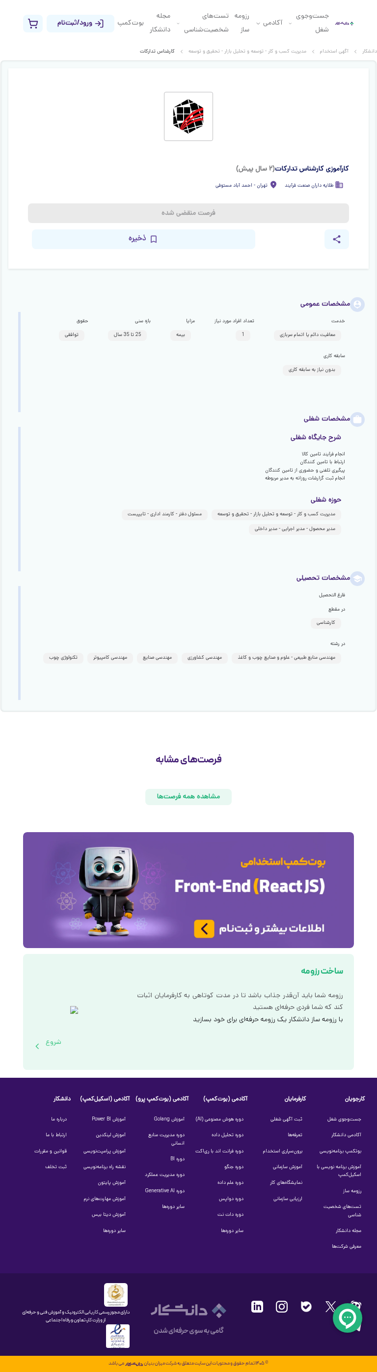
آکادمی (272, 23)
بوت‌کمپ (130, 23)
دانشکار (369, 52)
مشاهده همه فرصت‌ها (188, 797)
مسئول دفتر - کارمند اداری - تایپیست (165, 514)
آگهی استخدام (334, 52)
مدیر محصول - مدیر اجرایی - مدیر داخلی (295, 529)
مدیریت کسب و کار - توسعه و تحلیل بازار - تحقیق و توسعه (247, 52)
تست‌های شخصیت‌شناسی (206, 23)
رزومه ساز (242, 23)
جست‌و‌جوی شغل (312, 23)
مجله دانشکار (160, 23)
